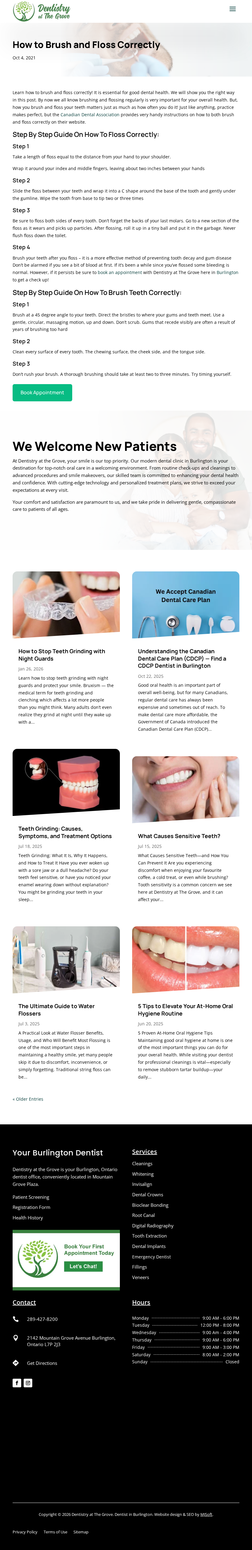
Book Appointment (42, 392)
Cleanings (142, 1163)
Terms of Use (55, 1532)
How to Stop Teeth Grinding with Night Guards (61, 654)
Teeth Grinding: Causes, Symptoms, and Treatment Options (65, 832)
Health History (28, 1217)
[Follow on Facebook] (17, 1383)
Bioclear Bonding (150, 1205)
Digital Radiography (153, 1225)
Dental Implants (149, 1246)
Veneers (140, 1277)
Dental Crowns (147, 1194)
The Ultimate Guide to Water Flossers (56, 1009)
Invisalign (142, 1184)
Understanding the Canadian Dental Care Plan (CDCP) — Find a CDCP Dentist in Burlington (182, 658)
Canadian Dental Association (90, 114)
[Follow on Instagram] (28, 1383)
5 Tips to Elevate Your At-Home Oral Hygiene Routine (185, 1009)
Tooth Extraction (149, 1236)
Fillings (139, 1267)
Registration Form (31, 1207)
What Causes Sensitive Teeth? (179, 836)
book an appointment (120, 272)
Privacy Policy (25, 1532)
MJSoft (206, 1514)
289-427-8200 (42, 1319)
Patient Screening (31, 1197)
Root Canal (143, 1215)
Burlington (227, 272)
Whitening (143, 1174)
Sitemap (81, 1532)
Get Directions (42, 1363)
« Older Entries (28, 1099)
